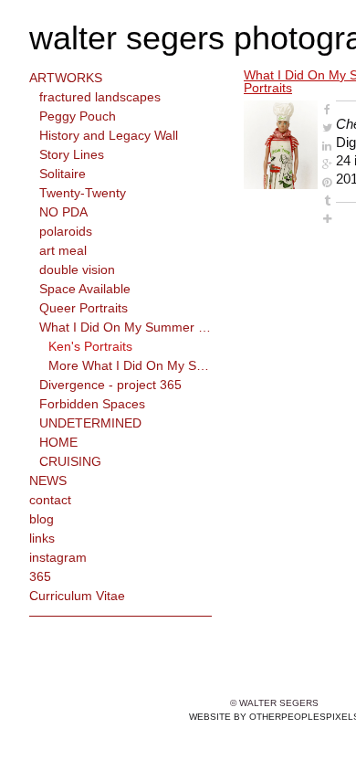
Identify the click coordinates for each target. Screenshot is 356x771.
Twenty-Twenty (82, 192)
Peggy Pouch (77, 116)
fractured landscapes (100, 97)
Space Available (85, 288)
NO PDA (63, 212)
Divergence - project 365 (110, 384)
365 (40, 576)
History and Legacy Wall (108, 135)
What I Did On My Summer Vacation (126, 327)
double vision (77, 269)
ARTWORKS (65, 77)
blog (41, 519)
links (42, 538)
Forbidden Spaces (92, 403)
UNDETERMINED (90, 423)
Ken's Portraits (90, 346)
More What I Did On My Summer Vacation (130, 365)
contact (50, 499)
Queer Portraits (83, 308)
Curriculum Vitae (77, 595)
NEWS (48, 480)
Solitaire (62, 173)
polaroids (65, 231)
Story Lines (71, 154)
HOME (58, 442)
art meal (63, 250)
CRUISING (70, 461)
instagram (58, 557)
